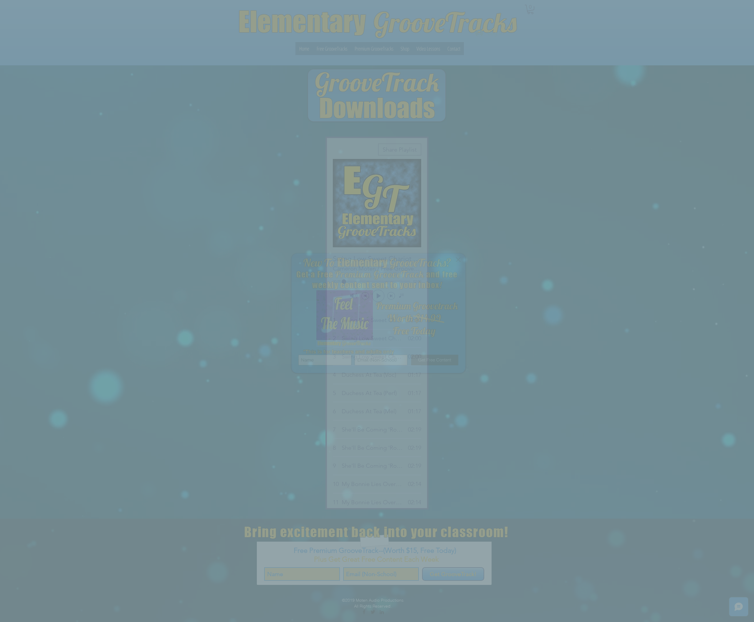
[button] (458, 259)
